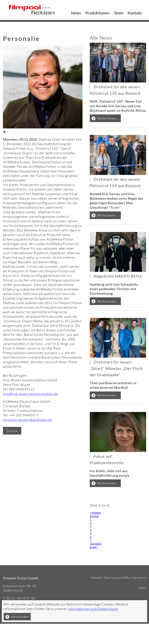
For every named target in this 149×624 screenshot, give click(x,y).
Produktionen (97, 12)
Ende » (94, 547)
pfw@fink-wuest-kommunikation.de (30, 394)
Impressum (139, 577)
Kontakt (135, 12)
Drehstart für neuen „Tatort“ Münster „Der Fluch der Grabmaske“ (116, 368)
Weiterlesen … (109, 119)
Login (142, 587)
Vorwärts (95, 543)
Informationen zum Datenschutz (93, 609)
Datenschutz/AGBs (116, 577)
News (76, 12)
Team (118, 12)
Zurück (12, 431)
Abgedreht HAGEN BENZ (118, 276)
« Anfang (95, 512)
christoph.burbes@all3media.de (27, 420)
